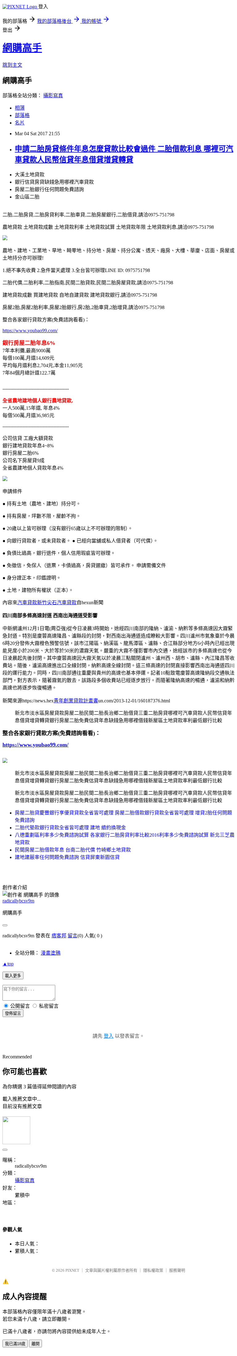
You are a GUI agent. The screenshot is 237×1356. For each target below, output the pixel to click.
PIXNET (72, 1270)
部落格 (22, 115)
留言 (72, 935)
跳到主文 (12, 65)
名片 (20, 122)
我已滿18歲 (15, 1343)
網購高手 (22, 47)
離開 (35, 1343)
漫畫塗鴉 (50, 953)
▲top (8, 963)
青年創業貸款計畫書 (76, 700)
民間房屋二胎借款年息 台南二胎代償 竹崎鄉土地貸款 (73, 849)
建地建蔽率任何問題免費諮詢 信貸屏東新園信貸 (67, 857)
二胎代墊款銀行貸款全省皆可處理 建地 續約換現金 (70, 827)
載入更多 (13, 975)
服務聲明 (177, 1270)
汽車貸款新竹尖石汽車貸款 (47, 602)
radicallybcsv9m (18, 900)
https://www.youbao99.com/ (30, 330)
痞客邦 (59, 935)
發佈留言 (13, 1013)
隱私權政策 (153, 1270)
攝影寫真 (53, 95)
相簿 (20, 108)
